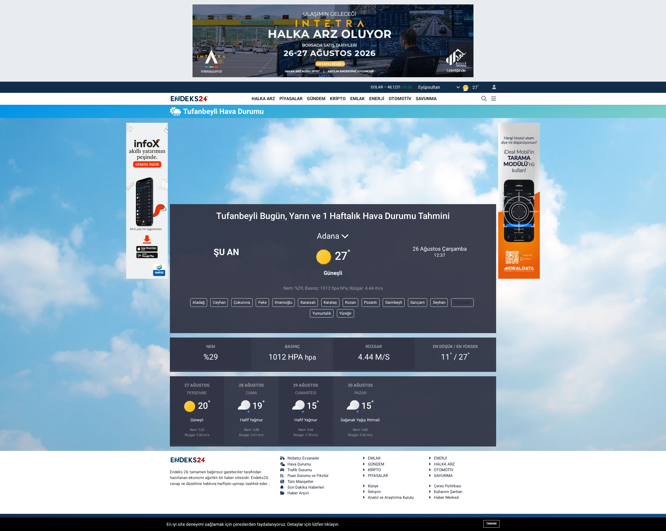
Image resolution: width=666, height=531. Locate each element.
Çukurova (242, 302)
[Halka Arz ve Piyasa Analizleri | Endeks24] (189, 98)
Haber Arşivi (298, 493)
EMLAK (357, 98)
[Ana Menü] (493, 98)
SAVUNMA (426, 98)
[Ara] (484, 98)
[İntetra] (333, 40)
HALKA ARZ (263, 98)
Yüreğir (345, 313)
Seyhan (439, 302)
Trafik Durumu (299, 470)
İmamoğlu (283, 302)
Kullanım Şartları (448, 491)
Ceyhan (219, 302)
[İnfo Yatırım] (147, 200)
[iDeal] (519, 200)
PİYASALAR (291, 98)
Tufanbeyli (462, 302)
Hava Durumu (299, 464)
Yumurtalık (321, 313)
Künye (373, 486)
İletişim (374, 491)
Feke (262, 302)
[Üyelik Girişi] (492, 87)
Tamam (491, 523)
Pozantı (370, 302)
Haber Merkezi (446, 497)
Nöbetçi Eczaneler (303, 458)
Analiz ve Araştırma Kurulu (391, 497)
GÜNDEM (316, 98)
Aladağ (198, 302)
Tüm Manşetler (300, 481)
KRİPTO (338, 98)
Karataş (330, 302)
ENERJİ (376, 98)
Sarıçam (417, 302)
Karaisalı (308, 302)
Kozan (350, 302)
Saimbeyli (393, 302)
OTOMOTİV (400, 98)
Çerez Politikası (447, 486)
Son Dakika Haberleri (305, 487)
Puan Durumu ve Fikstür (308, 475)
